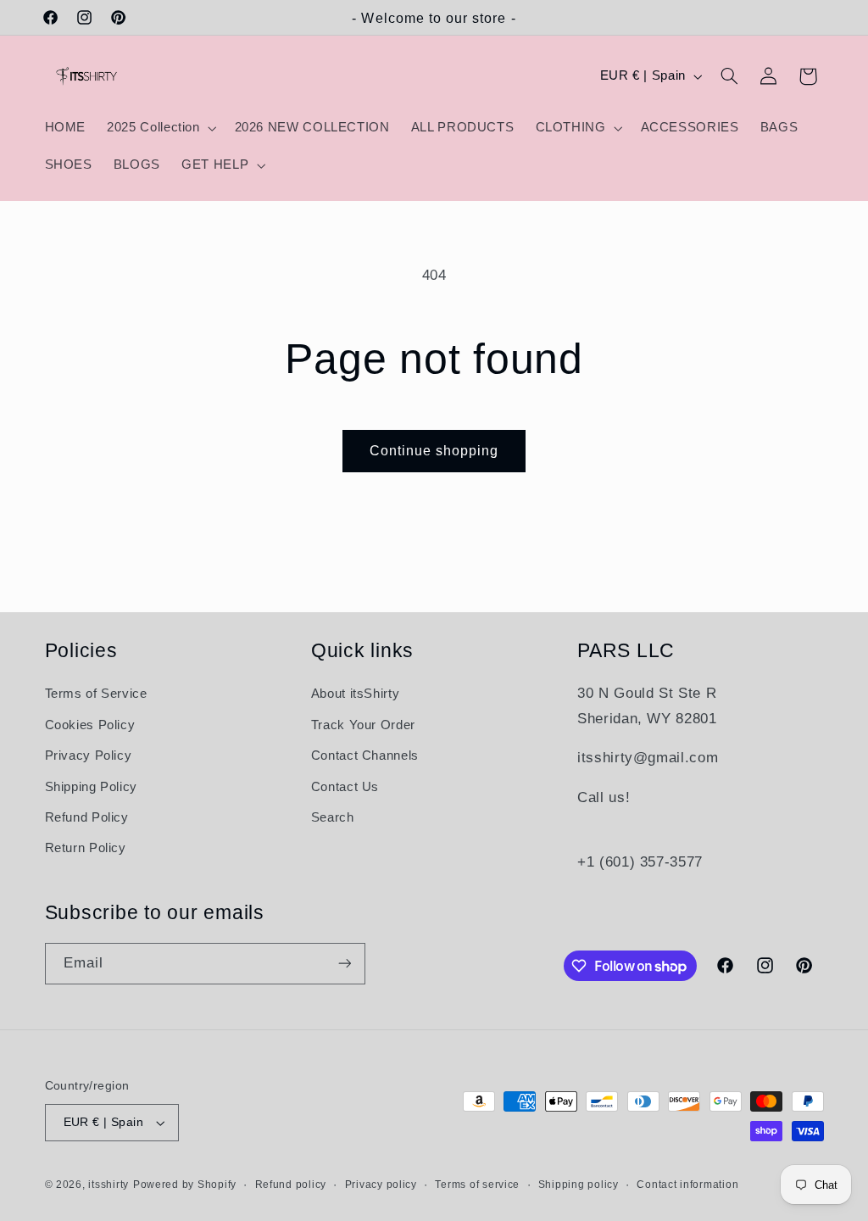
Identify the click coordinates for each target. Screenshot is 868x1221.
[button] (160, 128)
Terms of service (477, 1184)
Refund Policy (87, 817)
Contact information (687, 1184)
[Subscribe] (344, 963)
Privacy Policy (88, 755)
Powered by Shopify (184, 1184)
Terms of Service (96, 693)
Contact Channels (365, 755)
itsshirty (108, 1184)
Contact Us (345, 787)
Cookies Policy (90, 725)
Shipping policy (578, 1184)
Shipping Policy (91, 787)
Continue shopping (434, 450)
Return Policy (85, 848)
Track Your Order (363, 725)
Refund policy (291, 1184)
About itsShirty (355, 693)
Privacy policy (381, 1184)
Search (332, 817)
